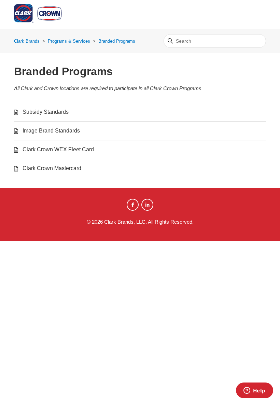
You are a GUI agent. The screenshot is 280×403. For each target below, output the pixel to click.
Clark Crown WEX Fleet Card (58, 149)
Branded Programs (116, 41)
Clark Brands (27, 41)
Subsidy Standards (46, 112)
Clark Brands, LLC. (125, 222)
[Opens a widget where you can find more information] (254, 391)
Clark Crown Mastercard (52, 168)
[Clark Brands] (48, 14)
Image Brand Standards (51, 131)
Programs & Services (69, 41)
